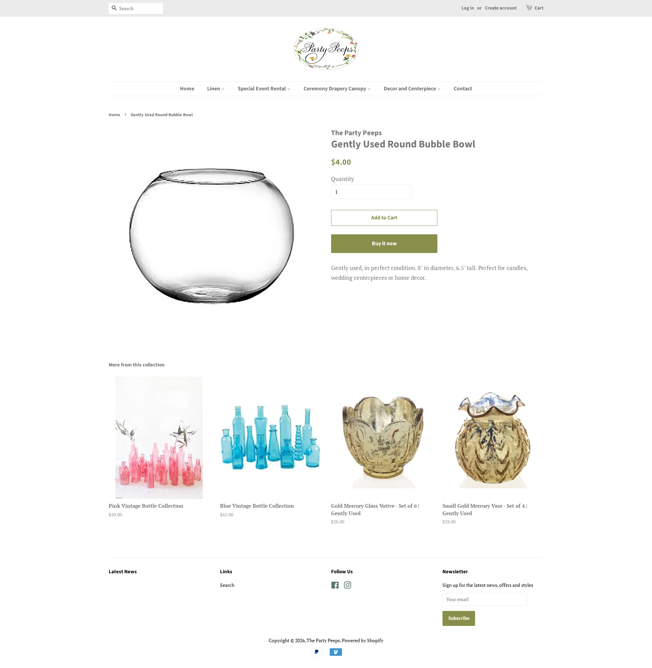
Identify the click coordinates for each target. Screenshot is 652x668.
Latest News (123, 571)
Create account (501, 8)
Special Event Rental (262, 88)
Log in (467, 8)
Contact (463, 88)
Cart (539, 8)
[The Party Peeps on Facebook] (335, 586)
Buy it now (384, 243)
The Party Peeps (323, 640)
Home (187, 88)
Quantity (342, 179)
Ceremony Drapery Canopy (335, 88)
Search (227, 585)
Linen (214, 88)
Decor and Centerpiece (410, 88)
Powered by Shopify (362, 640)
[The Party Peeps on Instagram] (347, 586)
